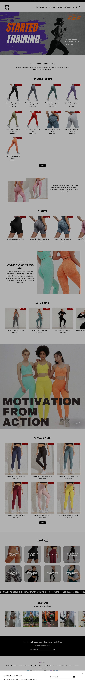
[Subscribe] (74, 676)
